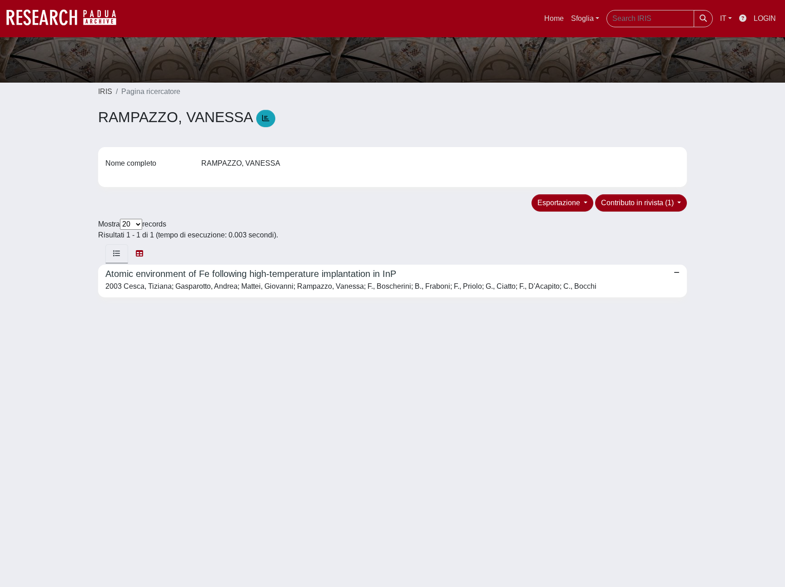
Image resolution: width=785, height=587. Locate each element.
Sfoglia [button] (582, 18)
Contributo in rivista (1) (638, 203)
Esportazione (559, 203)
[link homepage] (65, 18)
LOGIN (765, 18)
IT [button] (723, 18)
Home (554, 18)
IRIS (105, 91)
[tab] (116, 253)
